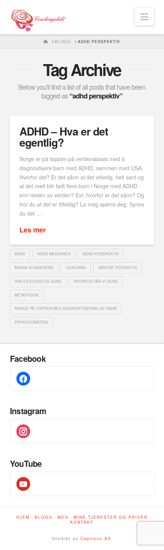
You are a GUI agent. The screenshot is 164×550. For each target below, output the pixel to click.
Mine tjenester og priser (111, 517)
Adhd (19, 253)
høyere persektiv (117, 267)
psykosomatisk (31, 322)
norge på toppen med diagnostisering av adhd (65, 308)
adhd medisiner (54, 253)
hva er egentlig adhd (37, 281)
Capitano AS (95, 538)
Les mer (32, 230)
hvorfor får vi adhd (96, 281)
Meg (63, 517)
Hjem (23, 517)
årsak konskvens (33, 267)
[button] (144, 17)
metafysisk (26, 295)
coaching (76, 267)
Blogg (44, 517)
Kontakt (81, 522)
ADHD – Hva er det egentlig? (63, 136)
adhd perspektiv (100, 253)
